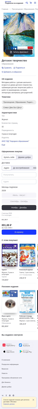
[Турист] (10, 255)
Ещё (3, 145)
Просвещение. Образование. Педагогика (19, 102)
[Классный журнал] (27, 255)
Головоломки (27, 275)
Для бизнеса (6, 382)
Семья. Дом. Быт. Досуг (12, 107)
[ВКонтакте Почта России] (2, 395)
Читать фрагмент (20, 52)
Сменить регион (9, 404)
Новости (4, 373)
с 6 (20, 275)
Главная (5, 9)
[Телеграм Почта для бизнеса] (13, 395)
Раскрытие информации (10, 364)
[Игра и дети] (10, 301)
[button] (26, 2)
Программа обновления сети (12, 378)
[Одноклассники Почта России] (6, 395)
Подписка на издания (14, 3)
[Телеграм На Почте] (10, 395)
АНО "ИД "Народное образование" (15, 141)
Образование (8, 64)
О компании (6, 360)
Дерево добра (6, 387)
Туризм (4, 277)
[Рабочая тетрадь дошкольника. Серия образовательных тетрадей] (27, 301)
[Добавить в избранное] (15, 246)
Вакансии (5, 369)
